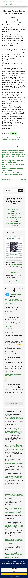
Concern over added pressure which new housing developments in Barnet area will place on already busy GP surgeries (14, 477)
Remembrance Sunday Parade (14, 223)
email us (15, 281)
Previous (7, 179)
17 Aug (17, 307)
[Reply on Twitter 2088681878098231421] (6, 329)
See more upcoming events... (14, 206)
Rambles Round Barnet (11, 140)
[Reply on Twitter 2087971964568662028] (6, 381)
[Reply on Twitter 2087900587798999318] (6, 353)
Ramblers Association (14, 138)
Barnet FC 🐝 (8, 319)
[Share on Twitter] (11, 22)
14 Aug (16, 387)
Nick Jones (17, 20)
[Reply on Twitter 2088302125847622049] (6, 399)
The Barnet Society (10, 307)
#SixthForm (18, 374)
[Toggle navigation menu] (25, 3)
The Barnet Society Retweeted (13, 317)
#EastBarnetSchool (10, 374)
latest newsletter (17, 264)
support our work (17, 268)
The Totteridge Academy (11, 335)
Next (22, 179)
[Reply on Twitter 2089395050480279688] (6, 313)
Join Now (14, 272)
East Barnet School (10, 359)
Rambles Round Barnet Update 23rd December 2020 (12, 161)
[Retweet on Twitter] (5, 317)
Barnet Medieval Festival (14, 213)
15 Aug (16, 319)
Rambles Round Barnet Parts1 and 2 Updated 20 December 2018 (13, 173)
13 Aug (20, 335)
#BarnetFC (8, 326)
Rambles (13, 133)
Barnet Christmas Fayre (14, 209)
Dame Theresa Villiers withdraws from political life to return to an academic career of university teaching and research (14, 417)
